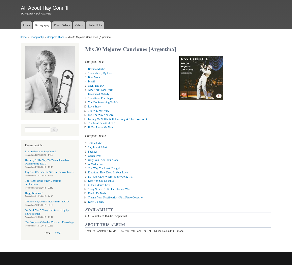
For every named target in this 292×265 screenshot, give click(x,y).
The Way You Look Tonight (104, 168)
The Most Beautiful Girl (101, 123)
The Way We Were (98, 110)
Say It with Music (98, 147)
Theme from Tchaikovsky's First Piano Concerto (115, 197)
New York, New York (100, 90)
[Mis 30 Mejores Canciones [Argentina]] (201, 101)
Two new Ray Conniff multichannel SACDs (47, 201)
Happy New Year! (34, 193)
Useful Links (95, 25)
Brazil (91, 81)
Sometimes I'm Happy (100, 98)
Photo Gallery (62, 25)
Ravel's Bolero (96, 201)
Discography (42, 25)
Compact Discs (56, 37)
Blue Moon (94, 77)
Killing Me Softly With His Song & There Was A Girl (118, 119)
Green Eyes (94, 156)
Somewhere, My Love (100, 73)
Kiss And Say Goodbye (101, 181)
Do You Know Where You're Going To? (110, 176)
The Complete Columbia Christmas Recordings (49, 222)
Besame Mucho (96, 69)
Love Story (94, 106)
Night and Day (96, 85)
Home (26, 25)
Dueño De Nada (97, 193)
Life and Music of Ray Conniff (40, 151)
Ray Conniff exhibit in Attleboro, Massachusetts (49, 172)
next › (58, 232)
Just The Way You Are (100, 115)
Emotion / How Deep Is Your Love (108, 172)
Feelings (92, 151)
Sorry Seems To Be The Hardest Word (109, 189)
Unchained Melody (98, 94)
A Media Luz (95, 164)
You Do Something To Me (103, 102)
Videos (79, 25)
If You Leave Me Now (100, 127)
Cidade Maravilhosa (99, 185)
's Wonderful (95, 143)
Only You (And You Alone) (103, 160)
